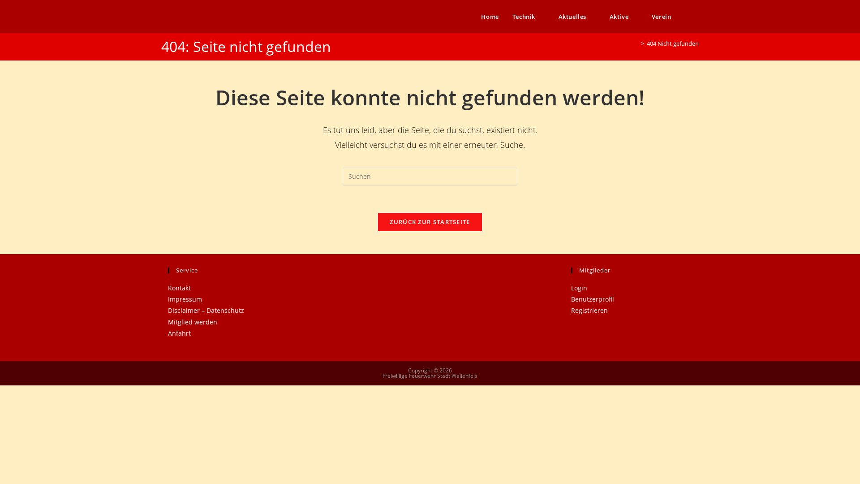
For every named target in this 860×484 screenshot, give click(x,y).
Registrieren (589, 310)
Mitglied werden (192, 322)
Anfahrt (179, 333)
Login (579, 288)
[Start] (636, 43)
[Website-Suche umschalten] (696, 16)
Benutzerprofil (592, 299)
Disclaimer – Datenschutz (206, 310)
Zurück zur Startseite (430, 222)
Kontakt (179, 288)
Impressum (185, 299)
